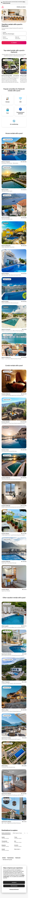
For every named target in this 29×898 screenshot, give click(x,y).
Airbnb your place (21, 7)
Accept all (14, 882)
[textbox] (8, 38)
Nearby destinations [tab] (6, 833)
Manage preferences (14, 889)
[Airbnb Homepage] (3, 7)
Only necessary (14, 885)
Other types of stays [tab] (17, 833)
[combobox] (14, 34)
